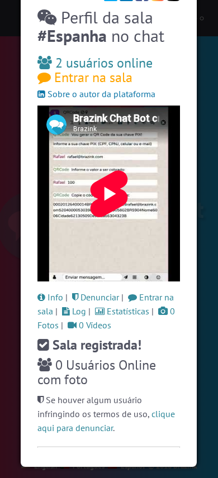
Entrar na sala (91, 77)
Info (54, 297)
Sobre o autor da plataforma (100, 93)
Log (78, 311)
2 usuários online (102, 62)
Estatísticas (127, 311)
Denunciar (98, 297)
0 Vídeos (94, 325)
